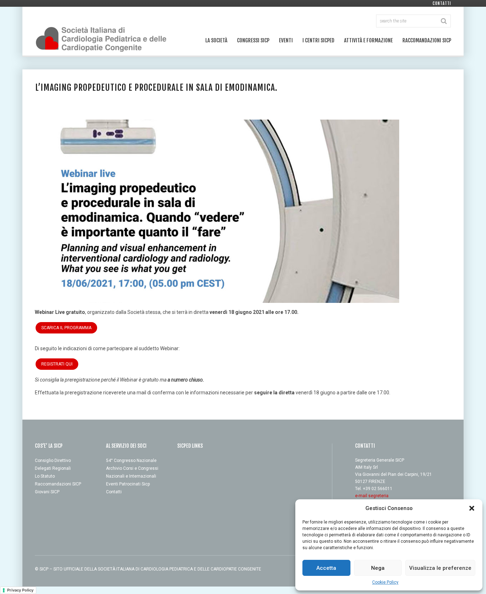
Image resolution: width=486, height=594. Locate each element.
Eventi (286, 40)
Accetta (326, 568)
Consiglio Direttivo (53, 460)
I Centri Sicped (318, 40)
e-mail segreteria (372, 495)
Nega (378, 568)
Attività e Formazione (368, 40)
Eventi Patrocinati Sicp (128, 484)
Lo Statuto (45, 476)
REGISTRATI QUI (57, 364)
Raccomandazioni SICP (426, 40)
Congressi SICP (253, 40)
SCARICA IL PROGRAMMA (66, 327)
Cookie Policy (385, 582)
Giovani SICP (47, 491)
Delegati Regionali (53, 468)
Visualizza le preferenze (440, 568)
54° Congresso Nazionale (131, 460)
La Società (216, 40)
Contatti (442, 3)
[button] (471, 508)
